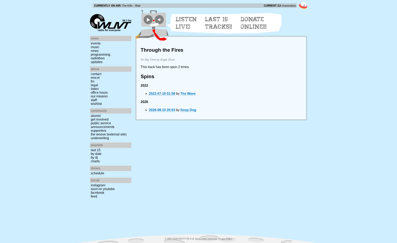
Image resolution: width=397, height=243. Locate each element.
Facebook (97, 192)
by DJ (94, 157)
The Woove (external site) (109, 134)
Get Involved (100, 119)
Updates (97, 62)
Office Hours (99, 92)
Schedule (97, 173)
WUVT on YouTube (103, 189)
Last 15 (95, 150)
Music (95, 47)
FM (92, 81)
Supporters (98, 130)
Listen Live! (186, 23)
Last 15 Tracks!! (218, 23)
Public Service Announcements (102, 125)
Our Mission (99, 96)
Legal (94, 85)
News (95, 51)
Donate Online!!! (254, 23)
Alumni (96, 115)
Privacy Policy (225, 238)
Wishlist (96, 103)
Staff (94, 100)
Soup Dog (188, 110)
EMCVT (95, 77)
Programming (100, 54)
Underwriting (100, 138)
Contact (96, 74)
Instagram (98, 185)
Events (95, 43)
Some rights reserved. (206, 238)
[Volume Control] (160, 19)
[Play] (148, 19)
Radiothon (98, 58)
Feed (94, 196)
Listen (95, 89)
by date (96, 154)
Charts (95, 161)
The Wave (188, 93)
